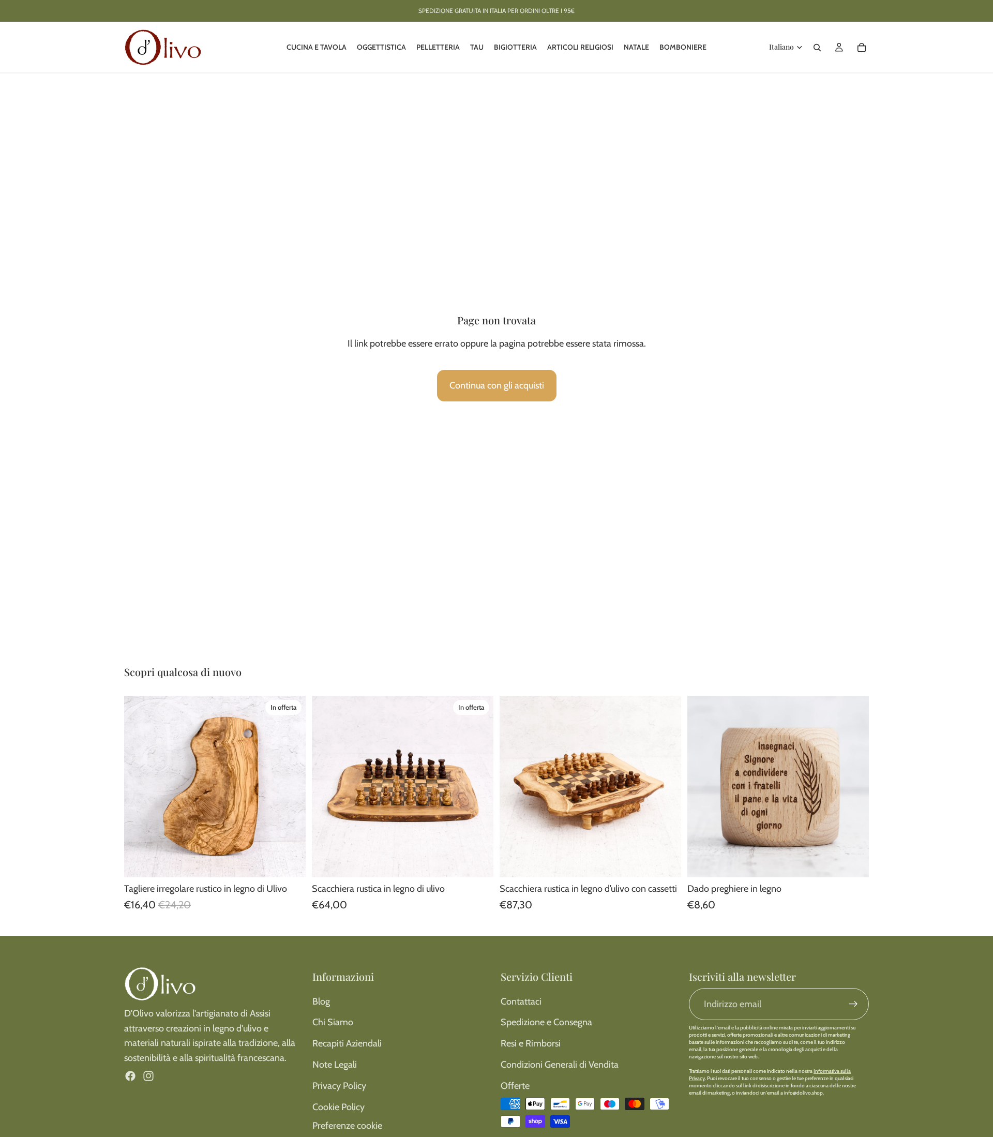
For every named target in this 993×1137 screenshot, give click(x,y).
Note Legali (334, 1064)
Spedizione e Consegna (546, 1022)
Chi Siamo (332, 1022)
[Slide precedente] (139, 786)
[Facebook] (130, 1076)
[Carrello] (861, 47)
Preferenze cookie (347, 1125)
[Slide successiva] (290, 786)
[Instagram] (148, 1076)
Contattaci (521, 1001)
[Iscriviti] (853, 1004)
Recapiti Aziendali (347, 1043)
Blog (321, 1001)
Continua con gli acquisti (496, 385)
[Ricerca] (817, 47)
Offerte (515, 1085)
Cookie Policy (338, 1107)
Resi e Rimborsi (531, 1043)
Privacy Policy (339, 1085)
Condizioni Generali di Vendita (560, 1064)
